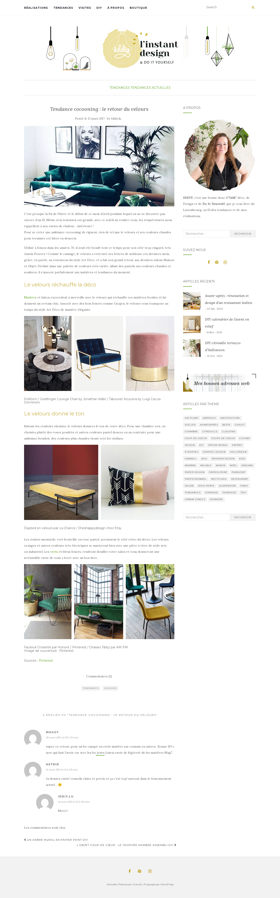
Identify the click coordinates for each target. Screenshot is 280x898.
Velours (110, 688)
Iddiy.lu (116, 118)
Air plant (191, 418)
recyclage (219, 479)
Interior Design (223, 458)
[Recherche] (253, 7)
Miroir (221, 465)
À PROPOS (115, 7)
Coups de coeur (223, 438)
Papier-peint (218, 472)
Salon (189, 485)
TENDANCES (63, 7)
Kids (242, 458)
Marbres (30, 297)
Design (190, 445)
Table (244, 485)
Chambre (191, 431)
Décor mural (218, 445)
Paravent (238, 472)
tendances (91, 688)
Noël (233, 465)
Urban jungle (195, 499)
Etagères (191, 451)
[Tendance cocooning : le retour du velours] (99, 166)
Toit (243, 492)
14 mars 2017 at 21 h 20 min (61, 769)
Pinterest (46, 661)
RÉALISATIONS (36, 7)
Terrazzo (229, 492)
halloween (238, 451)
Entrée (237, 445)
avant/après (209, 424)
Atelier (190, 424)
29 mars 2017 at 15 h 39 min (62, 737)
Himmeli (191, 458)
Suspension (227, 485)
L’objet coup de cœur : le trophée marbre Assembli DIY (125, 845)
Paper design (195, 472)
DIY (99, 7)
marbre (190, 465)
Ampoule (209, 418)
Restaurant (239, 479)
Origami (247, 465)
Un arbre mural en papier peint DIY (57, 839)
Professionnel (196, 479)
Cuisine (244, 438)
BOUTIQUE (138, 7)
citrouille (210, 431)
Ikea (204, 458)
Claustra (228, 431)
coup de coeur (196, 438)
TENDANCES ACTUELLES (151, 88)
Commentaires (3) (99, 676)
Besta (226, 424)
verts (54, 552)
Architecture (230, 418)
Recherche (242, 233)
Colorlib (137, 884)
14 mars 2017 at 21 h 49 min (73, 801)
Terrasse (211, 492)
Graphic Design (214, 451)
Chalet (240, 424)
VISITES (85, 7)
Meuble (206, 465)
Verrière (216, 499)
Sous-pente (206, 485)
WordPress (167, 884)
